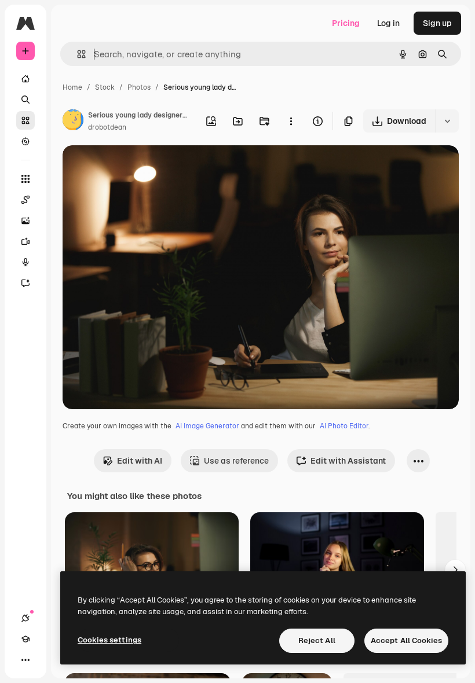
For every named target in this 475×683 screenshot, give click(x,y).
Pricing (346, 23)
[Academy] (25, 639)
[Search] (25, 99)
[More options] (290, 121)
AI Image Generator (207, 426)
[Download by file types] (447, 121)
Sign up (437, 23)
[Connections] (25, 618)
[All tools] (25, 179)
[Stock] (25, 120)
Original (136, 167)
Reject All (316, 640)
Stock (105, 87)
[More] (25, 660)
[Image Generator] (25, 220)
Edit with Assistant (348, 461)
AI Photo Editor (344, 426)
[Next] (455, 570)
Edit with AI (139, 461)
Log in (388, 23)
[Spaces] (25, 199)
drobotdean (107, 127)
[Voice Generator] (25, 262)
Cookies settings (109, 640)
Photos (139, 87)
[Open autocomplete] (77, 54)
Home (72, 87)
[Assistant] (25, 283)
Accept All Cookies (406, 640)
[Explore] (25, 141)
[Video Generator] (25, 241)
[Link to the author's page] (73, 121)
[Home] (25, 78)
